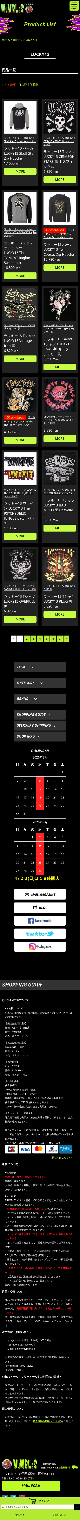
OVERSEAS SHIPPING (34, 725)
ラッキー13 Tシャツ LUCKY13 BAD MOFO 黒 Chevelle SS (59, 491)
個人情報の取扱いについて (47, 1421)
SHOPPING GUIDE (31, 715)
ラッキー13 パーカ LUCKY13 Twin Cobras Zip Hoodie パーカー (59, 233)
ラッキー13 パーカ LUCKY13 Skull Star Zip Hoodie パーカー (20, 139)
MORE (20, 171)
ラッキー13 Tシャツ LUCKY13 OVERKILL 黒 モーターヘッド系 (20, 587)
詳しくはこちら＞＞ (62, 1157)
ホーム (6, 40)
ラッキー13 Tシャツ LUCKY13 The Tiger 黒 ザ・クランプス (19, 421)
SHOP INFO (26, 736)
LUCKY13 (31, 40)
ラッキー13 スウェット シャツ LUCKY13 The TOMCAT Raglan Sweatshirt (20, 233)
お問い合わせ (60, 1515)
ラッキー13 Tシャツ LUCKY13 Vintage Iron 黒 (19, 327)
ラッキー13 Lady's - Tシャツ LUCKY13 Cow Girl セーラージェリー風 (59, 329)
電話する (20, 1515)
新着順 (34, 84)
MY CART (45, 1500)
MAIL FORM (31, 1486)
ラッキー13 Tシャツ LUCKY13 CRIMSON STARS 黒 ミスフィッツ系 (59, 141)
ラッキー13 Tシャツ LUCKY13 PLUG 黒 (59, 587)
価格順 (23, 84)
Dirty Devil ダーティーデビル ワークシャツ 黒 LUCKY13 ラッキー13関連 (59, 420)
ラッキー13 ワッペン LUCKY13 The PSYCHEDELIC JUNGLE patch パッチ (20, 493)
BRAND (18, 40)
